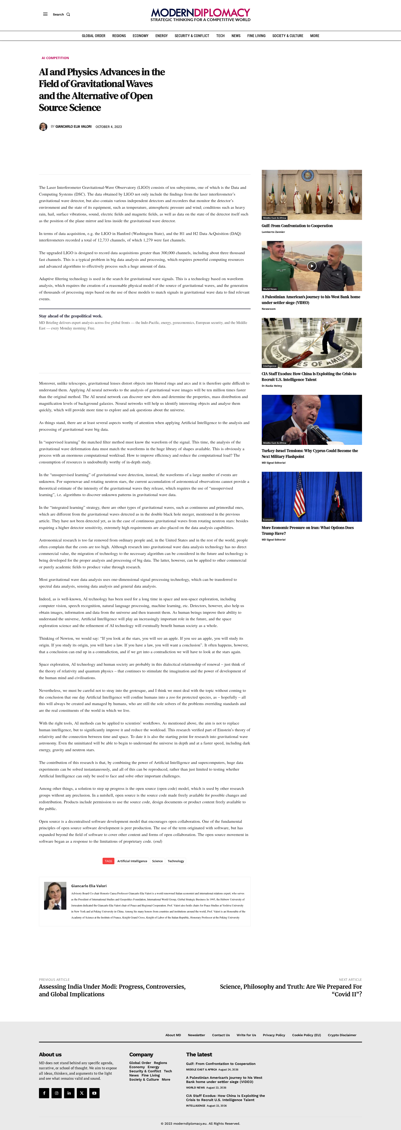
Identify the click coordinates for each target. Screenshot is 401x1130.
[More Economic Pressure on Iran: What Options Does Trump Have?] (312, 497)
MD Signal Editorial (273, 462)
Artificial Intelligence (132, 861)
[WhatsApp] (65, 140)
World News (270, 289)
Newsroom (269, 308)
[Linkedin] (75, 140)
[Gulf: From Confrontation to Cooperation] (312, 195)
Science (157, 861)
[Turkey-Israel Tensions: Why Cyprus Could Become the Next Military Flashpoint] (312, 420)
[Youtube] (94, 1093)
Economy (268, 519)
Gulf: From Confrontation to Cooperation (297, 225)
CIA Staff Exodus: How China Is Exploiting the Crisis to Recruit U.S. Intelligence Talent (309, 376)
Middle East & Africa (274, 217)
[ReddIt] (86, 140)
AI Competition (55, 58)
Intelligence (269, 365)
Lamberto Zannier (273, 232)
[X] (54, 140)
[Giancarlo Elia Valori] (44, 127)
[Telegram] (97, 140)
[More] (108, 140)
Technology (176, 861)
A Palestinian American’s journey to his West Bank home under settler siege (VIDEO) (224, 1080)
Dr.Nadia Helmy (272, 385)
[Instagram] (57, 1093)
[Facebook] (43, 140)
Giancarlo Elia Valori (73, 126)
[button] (62, 14)
